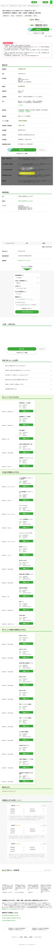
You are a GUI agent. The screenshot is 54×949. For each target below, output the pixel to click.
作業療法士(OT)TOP (13, 5)
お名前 (17, 286)
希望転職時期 (19, 275)
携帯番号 (18, 297)
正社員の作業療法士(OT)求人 (9, 920)
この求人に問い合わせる (27, 312)
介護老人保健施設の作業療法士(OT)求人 (11, 918)
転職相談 (34, 2)
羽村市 (24, 5)
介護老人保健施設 (22, 120)
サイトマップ (14, 937)
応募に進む (38, 29)
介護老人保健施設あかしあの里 (25, 201)
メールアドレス (20, 302)
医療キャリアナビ (5, 5)
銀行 (27, 243)
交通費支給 (28, 111)
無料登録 (45, 2)
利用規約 (24, 308)
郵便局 (43, 243)
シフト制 (20, 105)
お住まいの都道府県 (21, 280)
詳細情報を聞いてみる (26, 173)
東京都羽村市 (21, 86)
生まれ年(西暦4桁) (20, 291)
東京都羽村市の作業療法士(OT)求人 (10, 915)
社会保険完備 (21, 111)
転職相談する (15, 947)
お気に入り (51, 29)
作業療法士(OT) (22, 69)
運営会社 (26, 937)
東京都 (20, 5)
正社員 (20, 125)
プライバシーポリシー (38, 937)
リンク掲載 (20, 937)
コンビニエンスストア (10, 243)
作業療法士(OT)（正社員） (24, 260)
